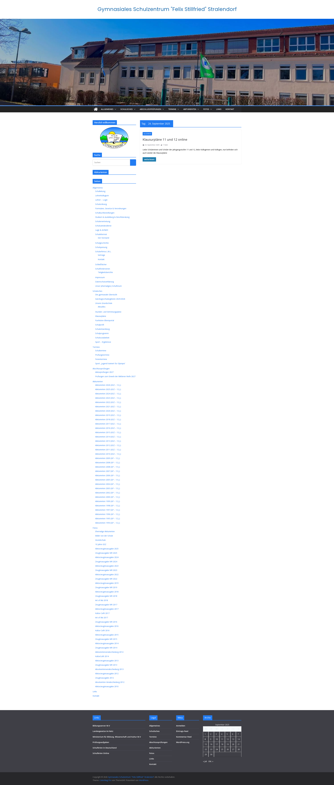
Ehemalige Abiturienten (105, 531)
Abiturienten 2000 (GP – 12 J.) (107, 497)
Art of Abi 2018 (101, 600)
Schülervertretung (102, 221)
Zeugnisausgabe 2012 (104, 678)
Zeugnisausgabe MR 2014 (106, 647)
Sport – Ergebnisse (103, 342)
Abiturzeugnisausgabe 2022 (106, 574)
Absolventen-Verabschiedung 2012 (109, 682)
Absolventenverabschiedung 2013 (109, 669)
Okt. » (210, 761)
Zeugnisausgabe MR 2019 (106, 587)
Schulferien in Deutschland (105, 748)
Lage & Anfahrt (101, 230)
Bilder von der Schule (104, 535)
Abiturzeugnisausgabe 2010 (106, 686)
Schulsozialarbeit (102, 337)
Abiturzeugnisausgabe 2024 (106, 557)
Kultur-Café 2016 (102, 630)
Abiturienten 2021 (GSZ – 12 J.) (108, 406)
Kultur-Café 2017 (102, 613)
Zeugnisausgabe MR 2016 (106, 622)
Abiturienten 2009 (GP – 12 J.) (107, 458)
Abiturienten (189, 109)
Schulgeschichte (102, 243)
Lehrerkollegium (102, 195)
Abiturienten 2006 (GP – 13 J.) (107, 475)
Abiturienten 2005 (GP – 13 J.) (107, 479)
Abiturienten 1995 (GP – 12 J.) (107, 518)
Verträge (101, 255)
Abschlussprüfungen (150, 109)
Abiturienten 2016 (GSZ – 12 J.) (108, 428)
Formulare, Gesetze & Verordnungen (110, 208)
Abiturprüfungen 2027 (104, 372)
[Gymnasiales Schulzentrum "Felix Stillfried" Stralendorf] (96, 109)
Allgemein (147, 134)
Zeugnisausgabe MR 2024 (106, 561)
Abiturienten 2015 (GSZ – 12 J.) (108, 432)
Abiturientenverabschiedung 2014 (109, 652)
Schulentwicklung (102, 329)
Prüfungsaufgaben (101, 742)
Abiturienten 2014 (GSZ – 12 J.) (108, 436)
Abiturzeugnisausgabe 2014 (106, 643)
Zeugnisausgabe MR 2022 (106, 579)
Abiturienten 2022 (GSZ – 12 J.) (108, 402)
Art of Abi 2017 (101, 617)
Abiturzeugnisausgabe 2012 (106, 673)
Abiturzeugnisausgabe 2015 (106, 635)
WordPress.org (182, 742)
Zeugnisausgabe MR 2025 (106, 553)
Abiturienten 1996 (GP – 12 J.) (107, 514)
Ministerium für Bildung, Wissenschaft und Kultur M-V (117, 737)
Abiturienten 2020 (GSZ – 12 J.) (108, 411)
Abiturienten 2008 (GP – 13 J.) (107, 467)
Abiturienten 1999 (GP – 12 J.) (107, 501)
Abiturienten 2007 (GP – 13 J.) (107, 471)
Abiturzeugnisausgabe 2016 (106, 626)
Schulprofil (99, 324)
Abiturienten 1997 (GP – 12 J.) (107, 510)
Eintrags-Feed (182, 731)
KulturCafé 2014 (102, 656)
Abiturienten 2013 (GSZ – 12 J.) (108, 441)
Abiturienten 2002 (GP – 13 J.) (107, 492)
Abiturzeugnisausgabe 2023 (106, 566)
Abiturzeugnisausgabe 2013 (106, 660)
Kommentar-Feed (184, 737)
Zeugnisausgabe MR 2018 (106, 596)
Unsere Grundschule (103, 303)
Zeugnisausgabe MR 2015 (106, 639)
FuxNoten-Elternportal (104, 320)
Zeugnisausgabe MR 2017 (106, 604)
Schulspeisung (101, 247)
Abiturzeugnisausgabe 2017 (106, 609)
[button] (114, 109)
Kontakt (230, 109)
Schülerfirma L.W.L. (103, 251)
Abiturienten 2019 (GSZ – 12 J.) (108, 415)
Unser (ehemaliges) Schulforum (108, 286)
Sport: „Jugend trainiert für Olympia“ (110, 363)
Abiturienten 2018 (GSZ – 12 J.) (108, 419)
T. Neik (165, 145)
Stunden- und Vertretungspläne (108, 312)
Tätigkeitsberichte (105, 272)
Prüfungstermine (102, 355)
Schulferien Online (101, 753)
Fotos (206, 109)
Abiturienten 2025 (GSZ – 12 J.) (108, 389)
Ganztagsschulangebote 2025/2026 (110, 299)
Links (218, 109)
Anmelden (180, 725)
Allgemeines (107, 109)
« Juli (205, 761)
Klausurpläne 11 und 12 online (165, 139)
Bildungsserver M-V (101, 725)
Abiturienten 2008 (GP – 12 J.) (107, 462)
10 (217, 739)
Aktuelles (101, 306)
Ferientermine (101, 359)
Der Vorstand (103, 238)
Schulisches (126, 109)
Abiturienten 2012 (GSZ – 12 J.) (108, 445)
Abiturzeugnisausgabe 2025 (106, 548)
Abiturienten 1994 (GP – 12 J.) (107, 523)
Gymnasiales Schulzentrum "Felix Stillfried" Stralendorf (167, 9)
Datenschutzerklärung (104, 281)
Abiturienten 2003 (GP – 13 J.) (107, 488)
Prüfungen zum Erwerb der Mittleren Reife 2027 (115, 376)
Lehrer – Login (101, 200)
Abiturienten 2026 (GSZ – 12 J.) (108, 385)
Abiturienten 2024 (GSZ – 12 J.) (108, 393)
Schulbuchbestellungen (104, 213)
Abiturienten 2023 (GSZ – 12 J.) (108, 398)
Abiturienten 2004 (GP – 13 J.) (107, 484)
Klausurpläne (100, 316)
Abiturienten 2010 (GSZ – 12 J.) (108, 454)
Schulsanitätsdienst (103, 225)
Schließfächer (101, 264)
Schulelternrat (101, 234)
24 (217, 749)
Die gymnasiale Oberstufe (106, 294)
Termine (172, 109)
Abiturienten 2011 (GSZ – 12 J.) (108, 449)
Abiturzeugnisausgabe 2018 (106, 591)
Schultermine (100, 350)
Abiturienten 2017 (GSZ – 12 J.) (108, 424)
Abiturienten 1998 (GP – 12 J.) (107, 505)
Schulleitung (100, 191)
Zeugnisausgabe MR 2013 (106, 665)
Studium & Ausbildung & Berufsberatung (112, 217)
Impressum (100, 277)
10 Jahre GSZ (100, 544)
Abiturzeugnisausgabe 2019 (106, 583)
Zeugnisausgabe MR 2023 (106, 570)
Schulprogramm (102, 333)
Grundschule (100, 540)
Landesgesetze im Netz (103, 731)
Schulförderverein (102, 268)
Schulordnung (101, 204)
